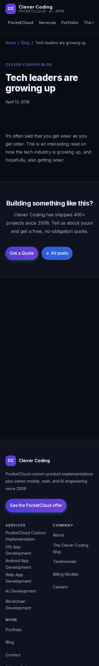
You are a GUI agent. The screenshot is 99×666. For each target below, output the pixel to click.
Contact (13, 654)
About (58, 535)
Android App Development (18, 564)
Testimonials (64, 561)
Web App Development (18, 578)
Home (11, 43)
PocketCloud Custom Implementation (26, 536)
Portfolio (69, 22)
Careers (60, 587)
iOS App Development (18, 550)
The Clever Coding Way (70, 548)
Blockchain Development (18, 604)
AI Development (21, 591)
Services (47, 22)
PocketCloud (20, 22)
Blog (25, 43)
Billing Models (66, 574)
